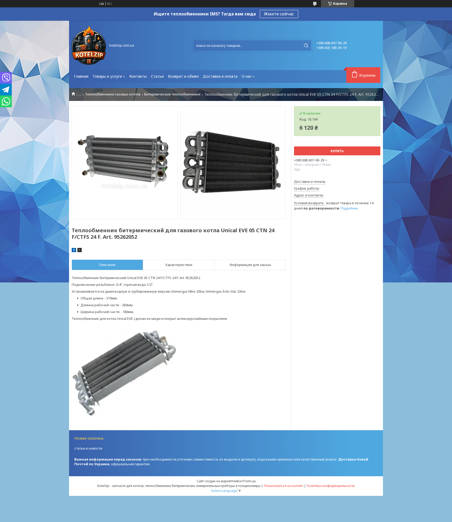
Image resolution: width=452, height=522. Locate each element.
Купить (337, 151)
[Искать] (306, 45)
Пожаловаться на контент (283, 486)
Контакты (138, 76)
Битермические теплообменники (172, 94)
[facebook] (74, 250)
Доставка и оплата (220, 76)
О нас (247, 76)
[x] (79, 250)
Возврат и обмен (183, 76)
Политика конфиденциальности (331, 486)
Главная (81, 76)
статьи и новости (88, 448)
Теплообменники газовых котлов (112, 94)
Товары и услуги (107, 76)
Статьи (157, 76)
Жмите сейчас (279, 14)
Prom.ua (249, 481)
